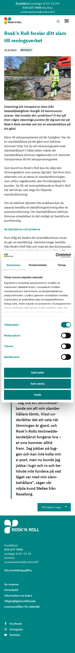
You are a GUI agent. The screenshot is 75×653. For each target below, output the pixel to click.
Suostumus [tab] (13, 265)
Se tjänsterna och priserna (22, 229)
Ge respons (11, 584)
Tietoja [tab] (61, 265)
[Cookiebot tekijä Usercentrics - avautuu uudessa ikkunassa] (55, 255)
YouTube (14, 635)
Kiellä (37, 394)
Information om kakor (18, 595)
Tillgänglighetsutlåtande (20, 601)
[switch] (66, 335)
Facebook (15, 623)
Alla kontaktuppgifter (18, 570)
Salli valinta (37, 383)
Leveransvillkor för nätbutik (22, 606)
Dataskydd (11, 590)
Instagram (16, 629)
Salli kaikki (37, 372)
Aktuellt (26, 50)
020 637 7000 (32, 7)
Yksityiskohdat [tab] (37, 265)
